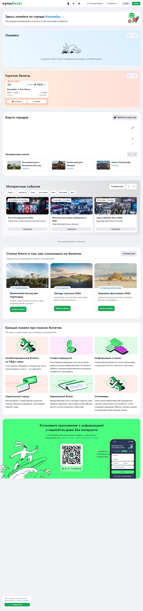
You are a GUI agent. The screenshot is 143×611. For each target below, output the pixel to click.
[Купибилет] (12, 4)
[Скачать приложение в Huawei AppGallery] (79, 3)
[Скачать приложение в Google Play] (74, 3)
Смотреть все (117, 186)
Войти (136, 4)
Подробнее (27, 229)
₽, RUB (125, 4)
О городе (36, 101)
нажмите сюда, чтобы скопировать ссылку (79, 438)
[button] (26, 165)
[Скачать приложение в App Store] (68, 3)
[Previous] (129, 154)
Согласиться (17, 605)
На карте (18, 101)
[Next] (135, 35)
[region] (71, 136)
